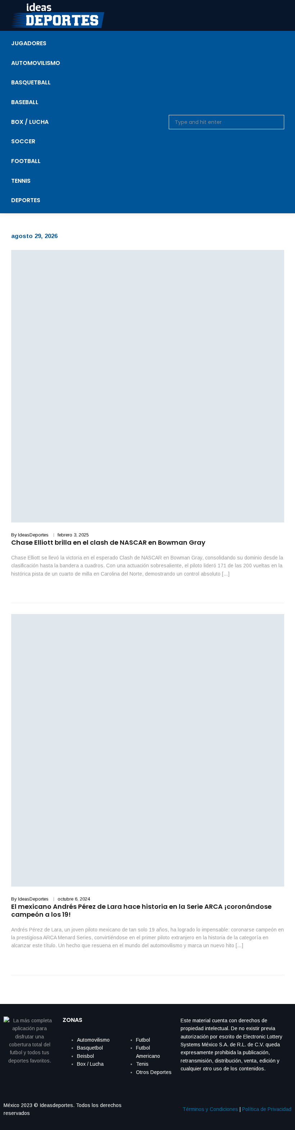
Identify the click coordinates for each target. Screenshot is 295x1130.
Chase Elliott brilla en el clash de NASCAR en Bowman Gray (108, 542)
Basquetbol (90, 1048)
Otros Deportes (154, 1072)
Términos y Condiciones (210, 1109)
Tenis (142, 1064)
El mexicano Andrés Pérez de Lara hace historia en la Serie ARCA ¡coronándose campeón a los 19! (141, 910)
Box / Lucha (90, 1064)
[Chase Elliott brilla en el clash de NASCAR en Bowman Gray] (147, 386)
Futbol (143, 1040)
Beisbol (85, 1056)
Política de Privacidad (266, 1109)
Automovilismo (93, 1040)
